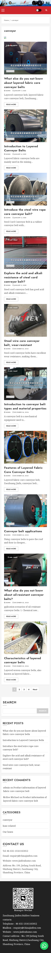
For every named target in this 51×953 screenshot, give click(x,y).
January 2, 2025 (20, 285)
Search (9, 702)
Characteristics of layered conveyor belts (22, 660)
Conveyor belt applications (23, 531)
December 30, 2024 (21, 349)
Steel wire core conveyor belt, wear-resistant (22, 343)
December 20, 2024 (21, 666)
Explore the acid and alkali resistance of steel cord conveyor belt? (23, 277)
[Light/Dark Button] (38, 10)
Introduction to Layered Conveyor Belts (21, 148)
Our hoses (8, 831)
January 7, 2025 (20, 91)
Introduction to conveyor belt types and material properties (25, 406)
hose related (9, 825)
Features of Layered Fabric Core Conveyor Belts (23, 469)
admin (8, 91)
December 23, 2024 (21, 603)
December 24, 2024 (21, 535)
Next (35, 689)
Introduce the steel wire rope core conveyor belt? (25, 211)
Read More (11, 104)
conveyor (10, 71)
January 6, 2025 (20, 154)
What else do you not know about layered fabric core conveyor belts (23, 82)
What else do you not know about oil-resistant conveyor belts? (24, 594)
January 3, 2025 (20, 218)
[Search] (46, 10)
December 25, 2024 (21, 476)
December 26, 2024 (21, 412)
